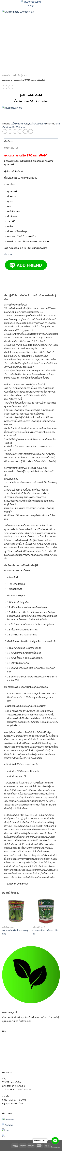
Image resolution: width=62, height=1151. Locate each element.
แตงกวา (24, 127)
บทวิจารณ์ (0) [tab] (11, 147)
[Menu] (4, 5)
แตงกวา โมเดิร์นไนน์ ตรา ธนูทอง (15, 932)
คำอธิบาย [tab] (8, 141)
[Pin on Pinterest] (25, 131)
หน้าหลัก (6, 75)
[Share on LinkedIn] (30, 131)
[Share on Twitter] (15, 131)
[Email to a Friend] (20, 131)
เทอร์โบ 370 (14, 127)
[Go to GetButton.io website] (55, 1147)
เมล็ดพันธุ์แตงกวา (21, 75)
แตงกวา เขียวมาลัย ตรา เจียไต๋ (45, 932)
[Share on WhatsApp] (4, 131)
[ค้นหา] (58, 5)
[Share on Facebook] (10, 131)
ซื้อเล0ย (8, 254)
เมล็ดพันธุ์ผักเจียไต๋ (19, 123)
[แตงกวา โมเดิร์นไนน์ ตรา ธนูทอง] (16, 911)
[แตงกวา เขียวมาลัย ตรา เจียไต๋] (46, 911)
